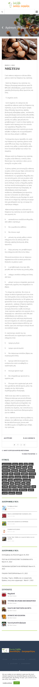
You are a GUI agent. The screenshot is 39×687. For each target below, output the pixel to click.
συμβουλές (12, 487)
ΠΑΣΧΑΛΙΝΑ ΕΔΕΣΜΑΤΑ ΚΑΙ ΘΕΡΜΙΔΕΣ (18, 521)
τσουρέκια (27, 487)
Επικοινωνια (25, 663)
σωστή (20, 487)
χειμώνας (12, 493)
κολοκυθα (32, 474)
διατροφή (15, 470)
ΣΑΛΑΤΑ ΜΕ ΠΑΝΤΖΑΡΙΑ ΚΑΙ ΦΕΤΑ (19, 608)
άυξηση (15, 464)
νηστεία (31, 477)
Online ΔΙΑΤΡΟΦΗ (18, 659)
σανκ (23, 483)
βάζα (25, 464)
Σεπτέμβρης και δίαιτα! (13, 506)
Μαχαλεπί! (11, 594)
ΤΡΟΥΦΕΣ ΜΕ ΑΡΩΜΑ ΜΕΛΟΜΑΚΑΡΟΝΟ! (22, 601)
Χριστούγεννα (7, 464)
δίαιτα (30, 467)
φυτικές (5, 493)
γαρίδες (12, 467)
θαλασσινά (31, 470)
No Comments (30, 438)
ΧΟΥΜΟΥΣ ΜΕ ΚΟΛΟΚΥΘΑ (16, 615)
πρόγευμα (6, 483)
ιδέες (11, 474)
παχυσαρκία (17, 480)
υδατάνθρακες (7, 490)
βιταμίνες (5, 467)
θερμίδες (5, 474)
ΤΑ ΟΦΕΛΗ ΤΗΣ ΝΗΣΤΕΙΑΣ (28, 454)
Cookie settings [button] (7, 683)
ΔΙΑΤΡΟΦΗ (14, 663)
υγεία (33, 487)
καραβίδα (24, 474)
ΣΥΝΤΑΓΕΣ (32, 659)
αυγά (20, 464)
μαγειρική (18, 477)
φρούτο (31, 490)
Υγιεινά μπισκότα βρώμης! (17, 623)
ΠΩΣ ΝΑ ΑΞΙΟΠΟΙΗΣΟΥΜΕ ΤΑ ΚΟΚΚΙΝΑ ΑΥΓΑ (19, 514)
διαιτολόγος (6, 470)
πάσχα (4, 480)
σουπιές (5, 487)
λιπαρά (11, 477)
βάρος (31, 464)
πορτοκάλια (26, 480)
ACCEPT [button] (17, 683)
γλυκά (24, 467)
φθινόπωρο (23, 490)
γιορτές (19, 467)
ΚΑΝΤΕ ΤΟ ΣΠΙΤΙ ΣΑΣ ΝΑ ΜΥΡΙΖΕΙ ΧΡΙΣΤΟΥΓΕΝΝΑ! (16, 450)
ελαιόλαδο (23, 470)
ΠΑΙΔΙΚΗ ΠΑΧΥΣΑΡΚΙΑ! (14, 529)
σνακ (28, 483)
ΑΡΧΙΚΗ (5, 659)
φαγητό (15, 490)
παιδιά (10, 480)
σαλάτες (17, 483)
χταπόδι (19, 493)
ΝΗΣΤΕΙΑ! (12, 69)
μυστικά (25, 477)
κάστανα (17, 474)
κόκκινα (5, 477)
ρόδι (12, 483)
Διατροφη (8, 438)
